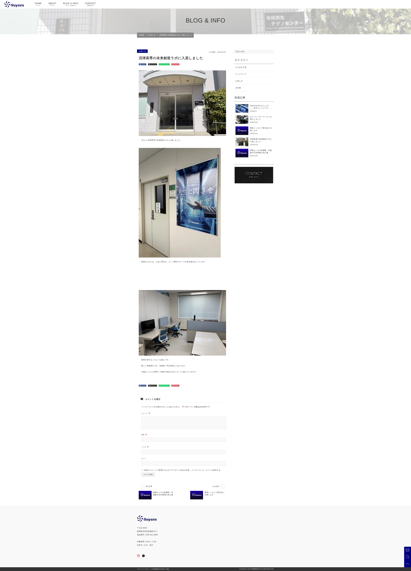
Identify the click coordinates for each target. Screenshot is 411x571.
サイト (143, 458)
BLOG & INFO (70, 4)
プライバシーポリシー (144, 569)
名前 (144, 434)
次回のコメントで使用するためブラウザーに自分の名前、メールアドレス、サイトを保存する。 (183, 470)
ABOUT (52, 4)
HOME (38, 4)
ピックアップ (240, 74)
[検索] (272, 51)
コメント (145, 413)
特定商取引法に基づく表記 (161, 569)
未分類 (238, 88)
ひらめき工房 (240, 67)
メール (145, 447)
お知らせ (142, 51)
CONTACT (90, 4)
